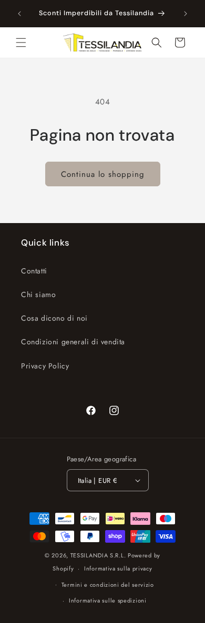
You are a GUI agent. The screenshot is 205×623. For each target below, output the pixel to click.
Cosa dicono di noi (54, 318)
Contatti (34, 271)
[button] (21, 42)
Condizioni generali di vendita (73, 341)
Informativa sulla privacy (118, 568)
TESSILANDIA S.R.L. (98, 555)
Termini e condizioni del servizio (108, 584)
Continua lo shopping (103, 174)
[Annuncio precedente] (19, 13)
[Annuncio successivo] (185, 13)
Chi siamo (38, 294)
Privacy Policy (45, 366)
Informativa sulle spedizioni (108, 600)
